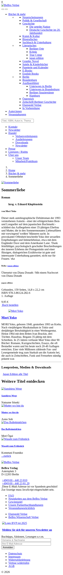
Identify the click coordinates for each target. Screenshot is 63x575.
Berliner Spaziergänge (41, 92)
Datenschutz (15, 553)
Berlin (25, 76)
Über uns (13, 154)
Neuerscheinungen (32, 17)
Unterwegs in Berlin (40, 86)
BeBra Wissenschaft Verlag (23, 517)
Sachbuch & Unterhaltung (36, 42)
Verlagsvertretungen (26, 136)
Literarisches (29, 45)
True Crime (35, 54)
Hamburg (34, 95)
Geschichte (28, 23)
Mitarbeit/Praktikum (26, 161)
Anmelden (8, 547)
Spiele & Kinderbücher (35, 64)
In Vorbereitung (31, 108)
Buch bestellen (9, 305)
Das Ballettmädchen (11, 429)
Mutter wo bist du (10, 412)
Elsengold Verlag (31, 105)
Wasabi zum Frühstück (12, 446)
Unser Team (22, 158)
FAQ (11, 495)
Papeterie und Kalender (35, 67)
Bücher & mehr (17, 14)
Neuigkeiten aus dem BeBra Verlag (27, 498)
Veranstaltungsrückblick (21, 508)
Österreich (28, 98)
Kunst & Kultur (31, 36)
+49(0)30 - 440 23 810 (14, 480)
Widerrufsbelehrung (19, 559)
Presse (11, 148)
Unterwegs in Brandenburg (44, 89)
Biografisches (29, 39)
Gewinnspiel (15, 501)
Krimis (33, 51)
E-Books (27, 70)
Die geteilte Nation (39, 26)
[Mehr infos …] (15, 310)
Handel (12, 133)
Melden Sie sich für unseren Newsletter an (27, 529)
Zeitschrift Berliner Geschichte (39, 101)
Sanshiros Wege (9, 395)
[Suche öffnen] (2, 9)
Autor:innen (15, 111)
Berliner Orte (36, 48)
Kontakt (12, 126)
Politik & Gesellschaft (34, 20)
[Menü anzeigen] (6, 9)
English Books (30, 73)
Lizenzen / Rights (18, 151)
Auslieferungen (23, 139)
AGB (11, 566)
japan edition (36, 58)
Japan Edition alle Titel (15, 374)
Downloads (21, 142)
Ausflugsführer (30, 83)
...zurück (6, 455)
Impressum (14, 556)
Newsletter (14, 129)
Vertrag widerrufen (18, 562)
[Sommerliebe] (10, 182)
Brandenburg (29, 79)
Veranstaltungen (17, 114)
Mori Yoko (9, 317)
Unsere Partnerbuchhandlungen (25, 504)
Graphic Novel (30, 61)
